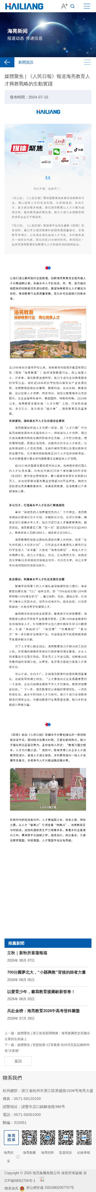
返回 (18, 1061)
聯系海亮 (11, 1188)
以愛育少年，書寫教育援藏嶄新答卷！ (41, 991)
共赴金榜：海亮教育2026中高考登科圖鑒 (43, 1010)
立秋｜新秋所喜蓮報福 (27, 952)
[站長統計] (42, 1181)
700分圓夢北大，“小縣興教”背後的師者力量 (46, 972)
